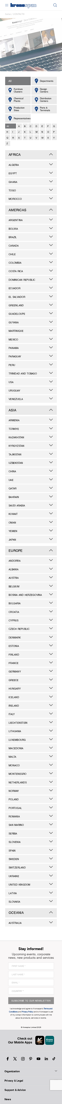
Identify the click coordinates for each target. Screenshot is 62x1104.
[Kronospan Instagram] (23, 1059)
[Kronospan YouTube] (38, 1059)
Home (8, 14)
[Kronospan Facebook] (8, 1059)
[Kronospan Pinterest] (30, 1059)
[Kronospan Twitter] (15, 1059)
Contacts (18, 14)
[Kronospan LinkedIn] (46, 1059)
